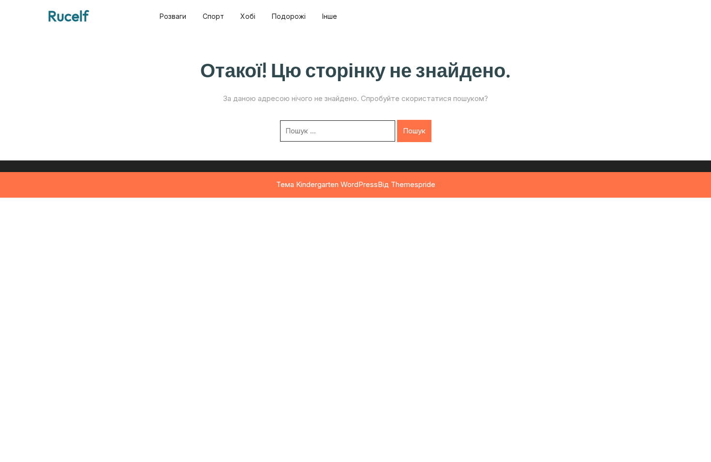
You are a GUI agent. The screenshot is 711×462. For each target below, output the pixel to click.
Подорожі (289, 16)
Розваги (173, 16)
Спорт (213, 16)
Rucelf (68, 16)
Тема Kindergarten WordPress (327, 184)
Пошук (414, 130)
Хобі (247, 16)
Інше (329, 16)
